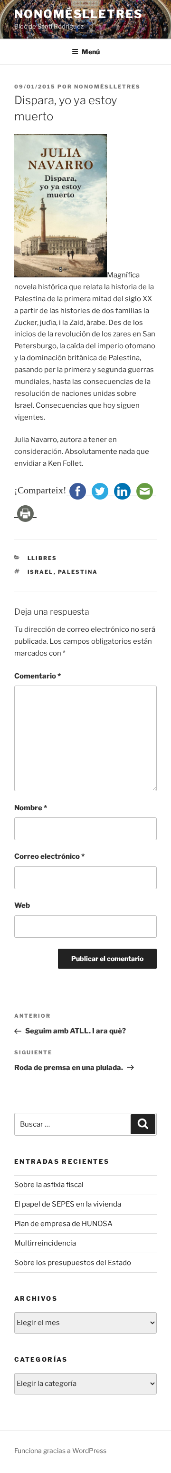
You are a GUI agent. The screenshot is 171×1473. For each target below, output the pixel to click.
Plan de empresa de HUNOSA (63, 1223)
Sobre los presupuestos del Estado (72, 1262)
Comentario (37, 676)
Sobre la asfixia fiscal (49, 1184)
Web (22, 905)
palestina (78, 572)
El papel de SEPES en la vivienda (67, 1204)
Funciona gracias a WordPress (60, 1450)
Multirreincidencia (45, 1243)
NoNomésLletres (78, 14)
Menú (91, 52)
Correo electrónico (49, 856)
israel (41, 572)
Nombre (30, 808)
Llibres (42, 558)
